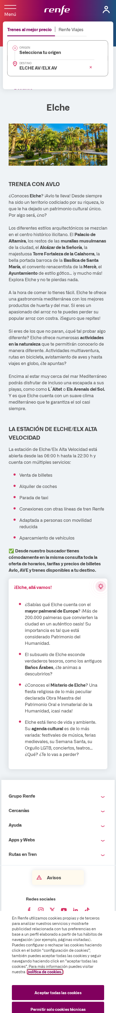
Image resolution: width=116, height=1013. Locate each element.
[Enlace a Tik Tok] (87, 910)
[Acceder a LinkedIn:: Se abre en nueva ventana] (75, 910)
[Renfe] (57, 10)
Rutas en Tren (23, 854)
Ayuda (15, 824)
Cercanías (19, 810)
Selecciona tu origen (40, 52)
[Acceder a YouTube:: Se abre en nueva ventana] (64, 910)
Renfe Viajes (71, 29)
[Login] (106, 9)
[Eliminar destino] (90, 67)
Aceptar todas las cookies (58, 992)
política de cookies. (45, 971)
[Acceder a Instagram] (40, 910)
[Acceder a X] (52, 910)
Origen (24, 47)
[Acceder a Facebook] (29, 910)
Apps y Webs (22, 839)
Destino (25, 63)
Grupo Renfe (22, 795)
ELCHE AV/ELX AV (38, 67)
